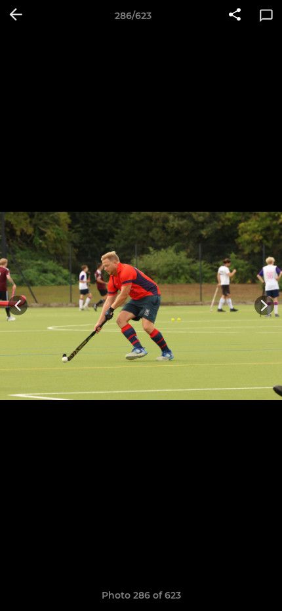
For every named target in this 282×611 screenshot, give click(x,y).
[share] (235, 16)
